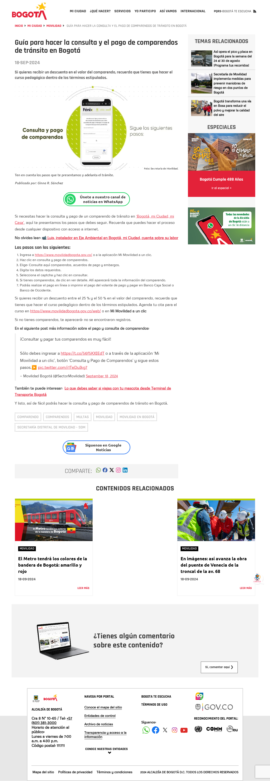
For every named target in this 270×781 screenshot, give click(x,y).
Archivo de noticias (98, 724)
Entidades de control (100, 715)
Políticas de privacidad (75, 772)
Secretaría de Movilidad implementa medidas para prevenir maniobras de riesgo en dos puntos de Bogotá (232, 83)
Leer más (83, 588)
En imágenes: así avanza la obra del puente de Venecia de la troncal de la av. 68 (214, 565)
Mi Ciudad (34, 26)
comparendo (28, 416)
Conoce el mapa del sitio (103, 707)
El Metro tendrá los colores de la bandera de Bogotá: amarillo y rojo (52, 565)
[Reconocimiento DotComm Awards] (214, 728)
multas (82, 416)
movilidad (104, 416)
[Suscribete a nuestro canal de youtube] (184, 730)
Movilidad (53, 26)
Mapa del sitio (43, 772)
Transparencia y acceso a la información (105, 734)
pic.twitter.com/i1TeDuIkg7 (62, 367)
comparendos (57, 416)
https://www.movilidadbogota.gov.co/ (63, 255)
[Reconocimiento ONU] (198, 728)
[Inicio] (29, 11)
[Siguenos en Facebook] (146, 730)
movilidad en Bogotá (137, 416)
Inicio (19, 26)
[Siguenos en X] (165, 730)
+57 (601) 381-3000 (52, 720)
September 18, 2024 (102, 376)
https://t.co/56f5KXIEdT (82, 353)
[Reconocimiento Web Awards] (232, 728)
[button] (98, 471)
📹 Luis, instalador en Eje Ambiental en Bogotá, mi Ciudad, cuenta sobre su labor (110, 237)
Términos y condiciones (114, 772)
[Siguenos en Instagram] (174, 730)
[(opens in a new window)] (118, 471)
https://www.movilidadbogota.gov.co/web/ (65, 311)
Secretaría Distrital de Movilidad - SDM (51, 427)
